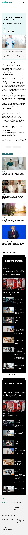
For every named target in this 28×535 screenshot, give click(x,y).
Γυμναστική (16, 146)
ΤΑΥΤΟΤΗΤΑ (8, 519)
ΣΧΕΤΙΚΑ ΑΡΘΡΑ (7, 154)
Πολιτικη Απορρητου (13, 520)
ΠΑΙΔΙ (15, 509)
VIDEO (15, 500)
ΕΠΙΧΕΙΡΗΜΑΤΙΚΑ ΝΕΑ (18, 505)
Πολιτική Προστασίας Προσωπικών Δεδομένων (19, 521)
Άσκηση (8, 146)
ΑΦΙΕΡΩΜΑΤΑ (16, 507)
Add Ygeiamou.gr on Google (13, 56)
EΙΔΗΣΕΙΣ (15, 498)
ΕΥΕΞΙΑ (3, 500)
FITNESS (5, 14)
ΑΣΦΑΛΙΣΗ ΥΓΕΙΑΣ (5, 502)
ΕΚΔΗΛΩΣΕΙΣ (16, 504)
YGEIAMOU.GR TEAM (7, 26)
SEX (14, 511)
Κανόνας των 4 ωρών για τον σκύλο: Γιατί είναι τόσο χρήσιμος (19, 367)
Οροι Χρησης (24, 520)
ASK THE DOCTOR (17, 502)
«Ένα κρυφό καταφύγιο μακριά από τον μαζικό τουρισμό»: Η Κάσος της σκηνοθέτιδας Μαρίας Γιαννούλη (19, 330)
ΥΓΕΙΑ (3, 498)
